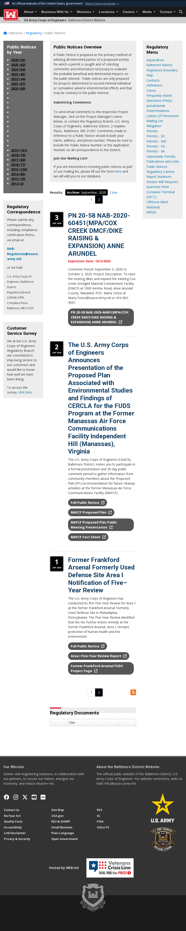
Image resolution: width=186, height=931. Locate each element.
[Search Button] (181, 12)
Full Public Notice (85, 502)
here (118, 171)
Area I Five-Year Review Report (96, 656)
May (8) (18, 126)
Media (147, 12)
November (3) (23, 98)
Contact (166, 12)
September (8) (23, 107)
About (29, 12)
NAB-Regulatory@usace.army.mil (23, 253)
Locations (107, 12)
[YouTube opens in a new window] (34, 797)
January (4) (21, 145)
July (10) (19, 117)
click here (25, 392)
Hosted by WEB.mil (64, 868)
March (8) (20, 136)
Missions (84, 12)
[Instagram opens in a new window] (15, 797)
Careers (129, 12)
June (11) (19, 122)
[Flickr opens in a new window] (43, 797)
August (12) (21, 112)
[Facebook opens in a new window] (6, 797)
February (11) (23, 141)
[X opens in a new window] (25, 797)
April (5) (18, 131)
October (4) (21, 103)
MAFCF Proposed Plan (89, 512)
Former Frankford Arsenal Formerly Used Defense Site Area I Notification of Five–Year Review (101, 575)
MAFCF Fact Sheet (86, 537)
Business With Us (55, 12)
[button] (103, 3)
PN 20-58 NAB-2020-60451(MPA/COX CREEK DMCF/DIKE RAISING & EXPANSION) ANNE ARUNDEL (100, 317)
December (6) (23, 93)
